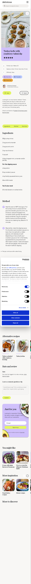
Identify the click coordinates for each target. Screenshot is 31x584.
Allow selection (15, 317)
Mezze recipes (20, 493)
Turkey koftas (20, 356)
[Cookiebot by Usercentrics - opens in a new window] (22, 260)
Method (16, 126)
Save (8, 93)
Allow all (15, 312)
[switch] (27, 291)
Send (25, 93)
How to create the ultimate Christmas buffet (22, 467)
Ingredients (7, 126)
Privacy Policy (22, 432)
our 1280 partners (11, 267)
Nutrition (24, 126)
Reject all (15, 323)
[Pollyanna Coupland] (4, 86)
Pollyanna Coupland (11, 85)
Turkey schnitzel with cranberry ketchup (7, 358)
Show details (22, 307)
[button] (27, 476)
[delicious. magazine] (7, 2)
